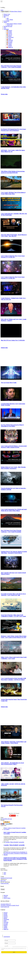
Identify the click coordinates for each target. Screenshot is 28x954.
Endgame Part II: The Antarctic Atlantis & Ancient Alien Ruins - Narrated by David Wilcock (14, 552)
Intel (8, 18)
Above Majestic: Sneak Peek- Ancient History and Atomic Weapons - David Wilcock (13, 742)
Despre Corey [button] (7, 14)
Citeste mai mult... (5, 883)
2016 (5, 872)
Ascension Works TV (6, 904)
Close (2, 10)
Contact (5, 896)
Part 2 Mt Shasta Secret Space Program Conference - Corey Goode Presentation (11, 531)
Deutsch (10, 30)
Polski (9, 38)
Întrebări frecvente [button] (8, 26)
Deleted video (4, 347)
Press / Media (10, 19)
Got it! (14, 952)
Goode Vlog (9, 25)
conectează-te (7, 936)
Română (10, 42)
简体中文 (10, 47)
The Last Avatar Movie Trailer (9, 382)
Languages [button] (6, 29)
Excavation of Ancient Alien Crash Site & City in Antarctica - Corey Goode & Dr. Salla (13, 594)
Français (10, 34)
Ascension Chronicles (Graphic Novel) (10, 905)
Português (10, 40)
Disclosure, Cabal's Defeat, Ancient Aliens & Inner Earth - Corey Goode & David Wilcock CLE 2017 (13, 636)
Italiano (10, 36)
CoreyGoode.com (5, 906)
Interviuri (6, 895)
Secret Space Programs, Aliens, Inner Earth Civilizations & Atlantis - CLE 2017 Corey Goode (13, 615)
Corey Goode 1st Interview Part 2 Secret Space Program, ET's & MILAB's (13, 256)
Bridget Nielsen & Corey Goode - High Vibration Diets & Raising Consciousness (13, 467)
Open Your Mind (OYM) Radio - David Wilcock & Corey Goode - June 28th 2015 (14, 235)
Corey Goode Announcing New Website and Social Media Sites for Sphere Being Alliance (14, 510)
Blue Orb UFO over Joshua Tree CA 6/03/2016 (13, 340)
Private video (4, 94)
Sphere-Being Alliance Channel (14, 23)
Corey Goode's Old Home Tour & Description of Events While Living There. (13, 193)
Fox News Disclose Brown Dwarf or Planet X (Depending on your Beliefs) (12, 425)
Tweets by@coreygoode (6, 878)
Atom (4, 880)
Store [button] (5, 27)
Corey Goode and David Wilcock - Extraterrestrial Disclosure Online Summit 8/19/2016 (14, 446)
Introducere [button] (6, 15)
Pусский (10, 41)
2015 (5, 874)
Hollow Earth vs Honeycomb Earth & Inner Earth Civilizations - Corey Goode (14, 658)
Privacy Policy (7, 898)
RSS (2, 880)
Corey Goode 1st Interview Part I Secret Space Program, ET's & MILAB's (13, 277)
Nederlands (11, 37)
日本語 (10, 45)
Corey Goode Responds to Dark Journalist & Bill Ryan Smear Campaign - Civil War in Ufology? (13, 679)
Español (10, 33)
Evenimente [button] (6, 21)
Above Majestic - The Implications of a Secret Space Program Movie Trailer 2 (12, 763)
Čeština (10, 44)
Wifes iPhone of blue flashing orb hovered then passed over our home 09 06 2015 (13, 172)
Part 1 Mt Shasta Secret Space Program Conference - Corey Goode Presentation (11, 66)
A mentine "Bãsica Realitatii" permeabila (14, 845)
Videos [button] (5, 22)
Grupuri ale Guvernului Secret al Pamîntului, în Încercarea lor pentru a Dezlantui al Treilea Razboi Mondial (15, 859)
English (10, 31)
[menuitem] (17, 18)
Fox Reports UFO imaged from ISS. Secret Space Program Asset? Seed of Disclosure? (13, 129)
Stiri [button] (5, 17)
